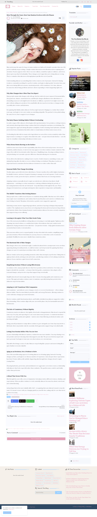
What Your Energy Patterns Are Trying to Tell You (83, 115)
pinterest (75, 181)
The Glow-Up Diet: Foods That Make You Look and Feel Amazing (78, 498)
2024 (80, 327)
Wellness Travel (80, 167)
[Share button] (36, 401)
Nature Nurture (73, 160)
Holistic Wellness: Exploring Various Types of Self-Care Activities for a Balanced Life (77, 480)
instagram (75, 177)
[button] (77, 6)
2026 (80, 322)
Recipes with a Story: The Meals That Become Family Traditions (83, 105)
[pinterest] (88, 2)
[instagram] (82, 2)
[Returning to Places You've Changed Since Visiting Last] (72, 95)
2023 (80, 329)
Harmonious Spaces (74, 155)
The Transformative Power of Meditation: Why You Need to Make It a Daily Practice (79, 492)
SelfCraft (80, 162)
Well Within (72, 167)
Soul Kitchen (73, 165)
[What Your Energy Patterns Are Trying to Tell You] (72, 113)
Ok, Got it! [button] (7, 512)
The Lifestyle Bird (73, 231)
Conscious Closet (74, 152)
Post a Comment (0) (36, 438)
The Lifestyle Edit (45, 6)
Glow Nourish (83, 152)
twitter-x (86, 177)
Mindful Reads (82, 157)
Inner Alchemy (84, 155)
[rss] (91, 2)
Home (13, 6)
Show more (60, 416)
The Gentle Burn (81, 165)
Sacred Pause (73, 162)
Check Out (80, 259)
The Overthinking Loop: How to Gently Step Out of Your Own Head (78, 486)
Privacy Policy (82, 506)
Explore (27, 6)
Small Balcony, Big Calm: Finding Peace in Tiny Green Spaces (79, 473)
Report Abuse (76, 460)
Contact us (55, 6)
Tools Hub (35, 6)
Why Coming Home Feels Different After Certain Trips (77, 227)
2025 (80, 324)
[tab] (13, 6)
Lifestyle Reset (73, 157)
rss (86, 181)
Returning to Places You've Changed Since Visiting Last (82, 96)
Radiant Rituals (13, 12)
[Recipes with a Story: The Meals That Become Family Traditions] (72, 104)
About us (20, 6)
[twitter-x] (85, 2)
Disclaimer (89, 506)
